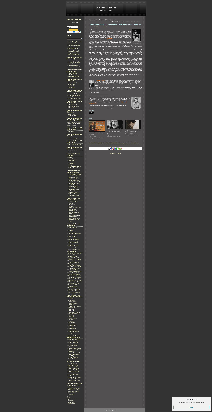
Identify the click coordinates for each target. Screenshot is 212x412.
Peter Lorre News (71, 375)
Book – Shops (70, 107)
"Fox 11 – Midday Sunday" (73, 272)
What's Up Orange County (73, 380)
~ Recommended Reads (73, 354)
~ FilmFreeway (71, 204)
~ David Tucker (71, 310)
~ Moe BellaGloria (71, 324)
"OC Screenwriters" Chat (73, 283)
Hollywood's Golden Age (73, 371)
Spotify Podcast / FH (72, 53)
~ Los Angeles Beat (72, 235)
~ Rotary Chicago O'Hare (73, 212)
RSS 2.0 (104, 143)
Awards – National (71, 64)
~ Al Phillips (70, 298)
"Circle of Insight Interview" (73, 261)
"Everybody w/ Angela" (72, 264)
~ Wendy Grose (71, 333)
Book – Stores (70, 131)
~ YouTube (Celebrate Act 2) (74, 166)
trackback (129, 143)
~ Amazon (69, 151)
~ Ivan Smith (70, 316)
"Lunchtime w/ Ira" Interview (74, 277)
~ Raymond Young (71, 325)
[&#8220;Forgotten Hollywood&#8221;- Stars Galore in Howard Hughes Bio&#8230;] (115, 124)
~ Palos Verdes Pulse (72, 242)
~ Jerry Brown (70, 321)
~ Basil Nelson (71, 304)
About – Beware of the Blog (74, 144)
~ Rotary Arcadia (71, 209)
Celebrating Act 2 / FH (72, 48)
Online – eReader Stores (73, 76)
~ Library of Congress (72, 177)
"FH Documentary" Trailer (73, 265)
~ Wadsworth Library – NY (73, 192)
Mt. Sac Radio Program (73, 391)
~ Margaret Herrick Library (73, 183)
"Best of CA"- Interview (73, 255)
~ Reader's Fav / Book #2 (73, 353)
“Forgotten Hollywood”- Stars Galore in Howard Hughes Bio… (114, 131)
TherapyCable (70, 394)
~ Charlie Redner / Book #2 (73, 306)
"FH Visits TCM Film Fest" (73, 269)
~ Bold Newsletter (71, 229)
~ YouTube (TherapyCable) (73, 168)
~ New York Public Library (73, 184)
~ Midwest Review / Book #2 (74, 348)
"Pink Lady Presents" (72, 286)
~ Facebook (70, 203)
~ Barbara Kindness (72, 303)
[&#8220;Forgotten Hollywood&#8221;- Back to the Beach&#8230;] (97, 126)
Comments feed (71, 402)
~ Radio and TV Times (72, 245)
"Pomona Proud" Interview (73, 287)
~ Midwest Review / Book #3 (74, 350)
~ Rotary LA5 (70, 213)
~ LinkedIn (70, 206)
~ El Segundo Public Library (74, 174)
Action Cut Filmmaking (72, 363)
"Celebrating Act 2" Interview (74, 259)
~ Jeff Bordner (70, 319)
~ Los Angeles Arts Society (74, 233)
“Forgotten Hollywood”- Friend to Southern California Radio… (124, 21)
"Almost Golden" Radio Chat (74, 253)
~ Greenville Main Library (73, 175)
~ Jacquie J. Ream (72, 318)
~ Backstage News (72, 227)
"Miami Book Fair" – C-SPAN (74, 280)
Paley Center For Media (73, 374)
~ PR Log (69, 244)
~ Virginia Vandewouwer (73, 331)
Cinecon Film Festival (72, 365)
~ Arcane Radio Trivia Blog (73, 339)
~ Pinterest (70, 162)
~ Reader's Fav (71, 351)
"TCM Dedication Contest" (73, 289)
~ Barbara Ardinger (71, 301)
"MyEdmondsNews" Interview (74, 281)
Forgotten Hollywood (106, 8)
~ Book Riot (70, 230)
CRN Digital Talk (71, 386)
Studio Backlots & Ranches (74, 377)
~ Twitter (69, 221)
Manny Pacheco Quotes (73, 51)
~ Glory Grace (70, 315)
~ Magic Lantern (71, 236)
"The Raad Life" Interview (73, 290)
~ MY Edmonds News (72, 238)
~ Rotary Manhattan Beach (73, 215)
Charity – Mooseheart (72, 65)
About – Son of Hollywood (73, 93)
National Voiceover (71, 392)
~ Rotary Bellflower (72, 210)
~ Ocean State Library (72, 186)
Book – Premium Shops (73, 106)
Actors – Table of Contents (73, 62)
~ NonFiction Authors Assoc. (74, 207)
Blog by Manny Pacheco (125, 142)
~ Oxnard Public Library (73, 189)
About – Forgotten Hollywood (74, 61)
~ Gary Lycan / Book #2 (73, 313)
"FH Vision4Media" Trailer (73, 268)
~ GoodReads (70, 85)
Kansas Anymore (71, 372)
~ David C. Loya (71, 309)
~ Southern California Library (74, 190)
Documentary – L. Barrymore (74, 50)
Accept (191, 407)
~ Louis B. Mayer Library (73, 180)
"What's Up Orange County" (74, 292)
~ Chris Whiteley (71, 307)
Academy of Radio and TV (73, 385)
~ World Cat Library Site (73, 115)
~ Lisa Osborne (71, 322)
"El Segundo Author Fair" (73, 262)
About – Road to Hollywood (73, 122)
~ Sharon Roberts (71, 328)
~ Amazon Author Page (73, 82)
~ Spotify (69, 165)
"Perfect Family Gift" (72, 284)
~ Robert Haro (70, 327)
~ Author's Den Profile (72, 201)
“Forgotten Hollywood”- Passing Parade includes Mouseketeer (115, 24)
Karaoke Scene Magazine (73, 388)
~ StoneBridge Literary (72, 356)
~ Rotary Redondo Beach (73, 218)
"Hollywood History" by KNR (74, 275)
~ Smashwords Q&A (72, 247)
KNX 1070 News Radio (72, 389)
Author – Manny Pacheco (73, 44)
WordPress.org (71, 403)
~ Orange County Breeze (73, 239)
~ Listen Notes (71, 160)
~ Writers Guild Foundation (73, 195)
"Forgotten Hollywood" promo (74, 271)
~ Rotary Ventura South (73, 219)
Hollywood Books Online (73, 366)
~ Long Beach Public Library (74, 178)
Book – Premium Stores (73, 75)
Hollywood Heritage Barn (73, 368)
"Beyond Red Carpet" (72, 256)
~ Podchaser (70, 163)
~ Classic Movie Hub (72, 344)
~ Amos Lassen (71, 300)
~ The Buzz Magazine (72, 357)
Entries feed (70, 400)
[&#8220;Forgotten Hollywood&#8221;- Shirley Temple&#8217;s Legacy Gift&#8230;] (133, 124)
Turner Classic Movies (72, 378)
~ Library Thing (71, 87)
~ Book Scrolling (71, 232)
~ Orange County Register (73, 241)
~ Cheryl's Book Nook (72, 342)
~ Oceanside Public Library (73, 187)
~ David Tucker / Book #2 (73, 312)
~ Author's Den (71, 84)
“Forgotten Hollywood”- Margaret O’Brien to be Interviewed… (104, 19)
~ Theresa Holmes (71, 330)
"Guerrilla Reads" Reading (73, 274)
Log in (68, 399)
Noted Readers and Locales (74, 67)
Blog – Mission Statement (73, 45)
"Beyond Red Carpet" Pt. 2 (73, 258)
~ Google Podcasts (72, 159)
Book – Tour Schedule (72, 47)
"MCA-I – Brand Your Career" (74, 278)
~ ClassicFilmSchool (72, 345)
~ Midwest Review (71, 347)
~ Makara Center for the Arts (74, 181)
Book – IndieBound (72, 73)
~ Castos (69, 157)
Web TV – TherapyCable (73, 54)
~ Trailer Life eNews (72, 359)
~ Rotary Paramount (72, 216)
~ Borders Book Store (72, 341)
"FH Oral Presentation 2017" (74, 267)
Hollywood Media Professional (74, 369)
